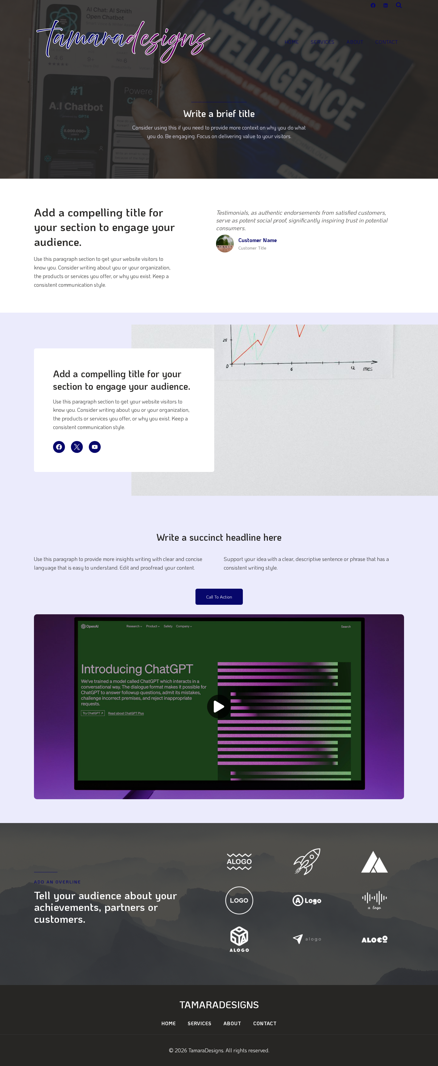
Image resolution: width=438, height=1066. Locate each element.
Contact (386, 42)
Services (323, 42)
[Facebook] (373, 5)
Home (292, 42)
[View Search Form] (398, 5)
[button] (219, 706)
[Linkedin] (385, 5)
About (355, 42)
